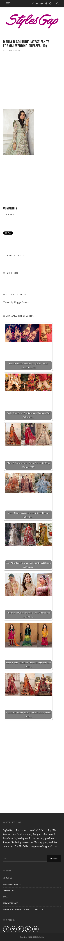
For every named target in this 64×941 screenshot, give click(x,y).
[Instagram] (50, 3)
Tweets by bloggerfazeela (16, 302)
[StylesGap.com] (32, 20)
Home (6, 897)
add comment (14, 51)
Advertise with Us (12, 884)
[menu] (7, 4)
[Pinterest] (46, 3)
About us (7, 878)
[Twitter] (37, 3)
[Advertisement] (32, 84)
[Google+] (41, 3)
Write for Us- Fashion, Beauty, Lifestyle (23, 909)
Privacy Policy (10, 903)
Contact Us (8, 890)
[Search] (57, 3)
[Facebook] (33, 3)
